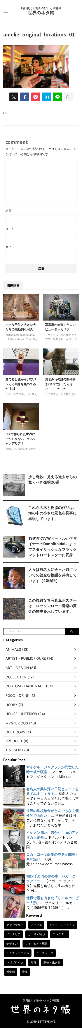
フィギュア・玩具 (36, 943)
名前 (8, 211)
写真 (33, 962)
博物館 (10, 971)
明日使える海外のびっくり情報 (41, 1000)
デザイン (12, 943)
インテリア (13, 934)
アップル (36, 925)
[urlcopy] (68, 97)
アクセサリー (14, 925)
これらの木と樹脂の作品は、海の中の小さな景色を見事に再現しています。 (52, 513)
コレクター (60, 934)
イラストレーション (62, 925)
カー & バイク (36, 934)
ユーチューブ (44, 953)
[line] (57, 97)
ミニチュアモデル (17, 953)
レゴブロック (14, 962)
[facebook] (24, 97)
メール (10, 229)
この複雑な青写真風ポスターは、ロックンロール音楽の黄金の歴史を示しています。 (52, 606)
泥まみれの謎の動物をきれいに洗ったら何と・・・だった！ (60, 383)
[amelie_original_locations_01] (46, 97)
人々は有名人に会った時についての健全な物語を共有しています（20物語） (52, 575)
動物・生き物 (52, 962)
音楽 (25, 971)
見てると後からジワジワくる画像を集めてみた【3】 (20, 383)
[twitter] (13, 97)
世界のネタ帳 (41, 12)
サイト (10, 247)
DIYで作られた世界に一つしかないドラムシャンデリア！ (20, 438)
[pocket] (35, 97)
